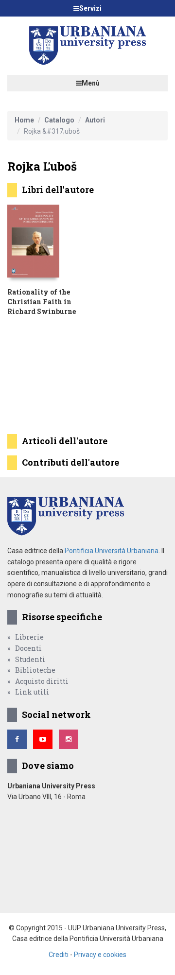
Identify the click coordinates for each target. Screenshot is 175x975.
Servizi (90, 8)
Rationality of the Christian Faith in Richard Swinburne (41, 301)
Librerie (29, 637)
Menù (91, 83)
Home (24, 120)
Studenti (30, 659)
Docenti (28, 648)
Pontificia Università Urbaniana (111, 551)
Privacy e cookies (100, 954)
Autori (95, 120)
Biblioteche (35, 670)
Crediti (59, 954)
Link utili (32, 691)
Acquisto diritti (42, 681)
